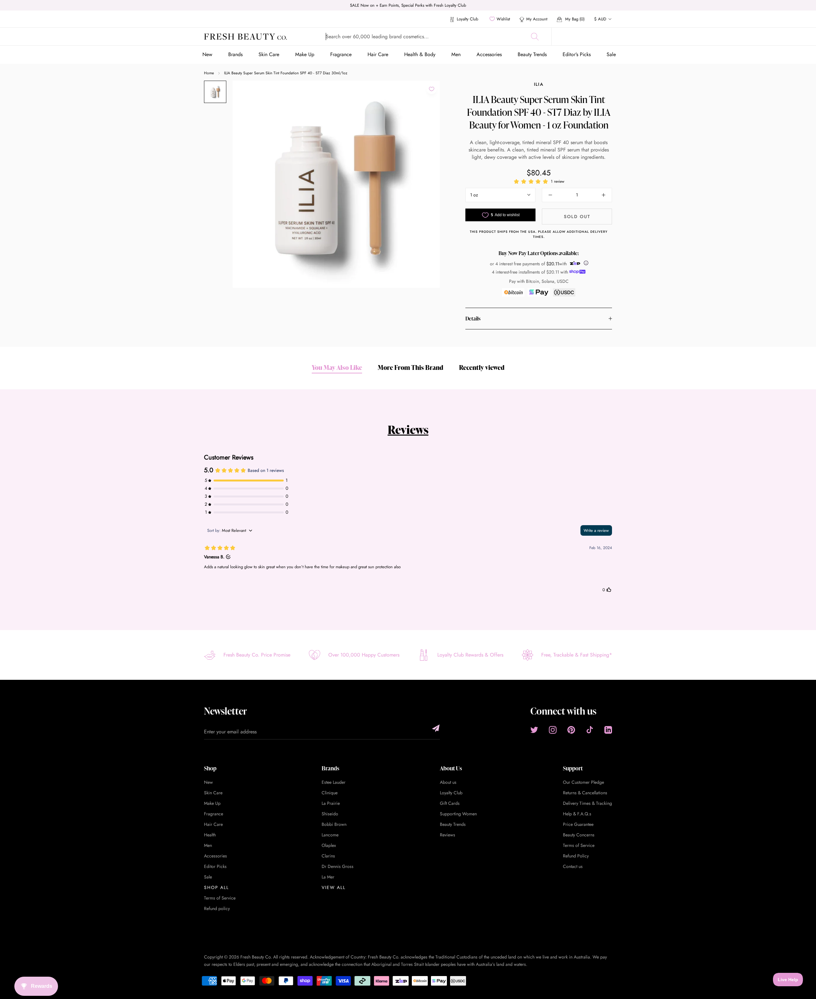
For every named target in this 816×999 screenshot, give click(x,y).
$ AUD (600, 19)
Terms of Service (220, 898)
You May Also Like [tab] (337, 367)
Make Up (304, 54)
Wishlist (503, 19)
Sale (611, 54)
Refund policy (217, 908)
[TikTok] (590, 730)
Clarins (328, 856)
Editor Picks (215, 866)
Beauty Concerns (578, 835)
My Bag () (574, 19)
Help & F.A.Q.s (577, 814)
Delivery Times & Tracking (587, 803)
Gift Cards (450, 803)
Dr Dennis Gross (337, 866)
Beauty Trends (532, 54)
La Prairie (331, 803)
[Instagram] (553, 730)
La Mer (328, 877)
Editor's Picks (577, 54)
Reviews (408, 429)
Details (472, 318)
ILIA (538, 84)
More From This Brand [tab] (410, 367)
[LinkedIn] (608, 730)
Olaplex (329, 845)
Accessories (489, 54)
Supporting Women (458, 814)
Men (456, 54)
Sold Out (577, 216)
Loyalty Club (466, 19)
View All (334, 887)
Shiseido (330, 814)
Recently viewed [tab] (482, 367)
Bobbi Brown (334, 824)
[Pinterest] (571, 730)
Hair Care (378, 54)
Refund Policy (576, 856)
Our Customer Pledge (583, 782)
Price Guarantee (578, 824)
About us (448, 782)
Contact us (573, 866)
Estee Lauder (334, 782)
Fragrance (341, 54)
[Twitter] (534, 730)
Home (209, 73)
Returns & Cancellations (585, 793)
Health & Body (419, 54)
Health (210, 835)
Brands (235, 54)
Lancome (330, 835)
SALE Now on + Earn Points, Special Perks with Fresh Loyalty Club (408, 5)
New (207, 54)
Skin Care (269, 54)
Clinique (330, 793)
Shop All (216, 887)
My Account (536, 19)
